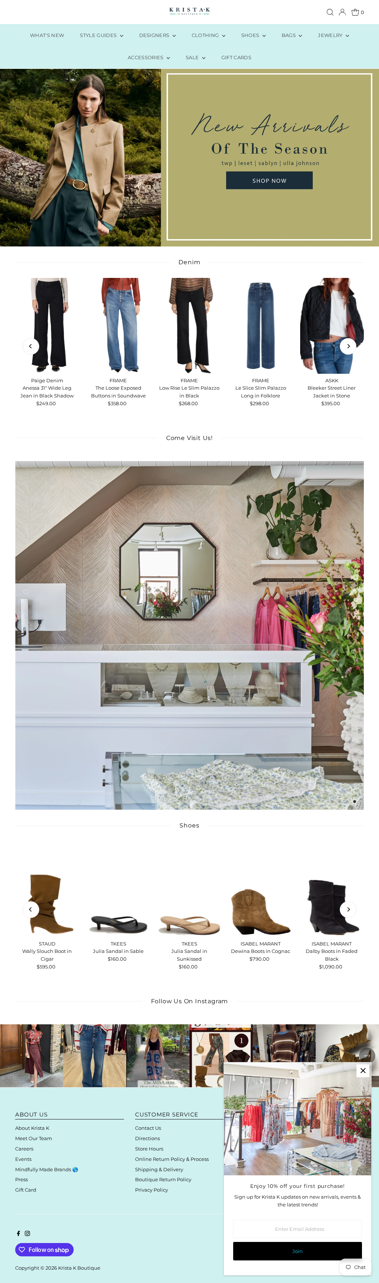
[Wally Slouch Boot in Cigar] (47, 889)
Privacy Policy (151, 1190)
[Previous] (31, 346)
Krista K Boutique (79, 1268)
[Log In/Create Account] (342, 12)
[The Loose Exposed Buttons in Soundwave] (118, 325)
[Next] (348, 346)
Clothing (206, 35)
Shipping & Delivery (159, 1169)
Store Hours (149, 1149)
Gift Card (25, 1190)
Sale (193, 57)
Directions (147, 1138)
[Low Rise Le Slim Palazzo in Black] (189, 325)
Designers (155, 35)
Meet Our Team (33, 1138)
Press (21, 1179)
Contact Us (148, 1128)
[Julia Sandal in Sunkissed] (189, 889)
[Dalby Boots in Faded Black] (331, 889)
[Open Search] (330, 12)
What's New (47, 35)
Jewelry (331, 35)
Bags (289, 35)
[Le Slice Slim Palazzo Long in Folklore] (260, 325)
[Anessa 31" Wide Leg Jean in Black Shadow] (47, 325)
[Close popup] (362, 1070)
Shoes (251, 35)
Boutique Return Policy (163, 1179)
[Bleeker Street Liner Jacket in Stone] (331, 325)
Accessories (146, 57)
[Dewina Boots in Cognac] (260, 889)
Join (297, 1251)
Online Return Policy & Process (172, 1159)
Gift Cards (236, 57)
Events (23, 1159)
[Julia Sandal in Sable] (118, 889)
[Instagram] (27, 1234)
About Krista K (32, 1128)
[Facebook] (18, 1234)
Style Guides (99, 35)
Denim (189, 262)
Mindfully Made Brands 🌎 (46, 1169)
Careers (24, 1149)
